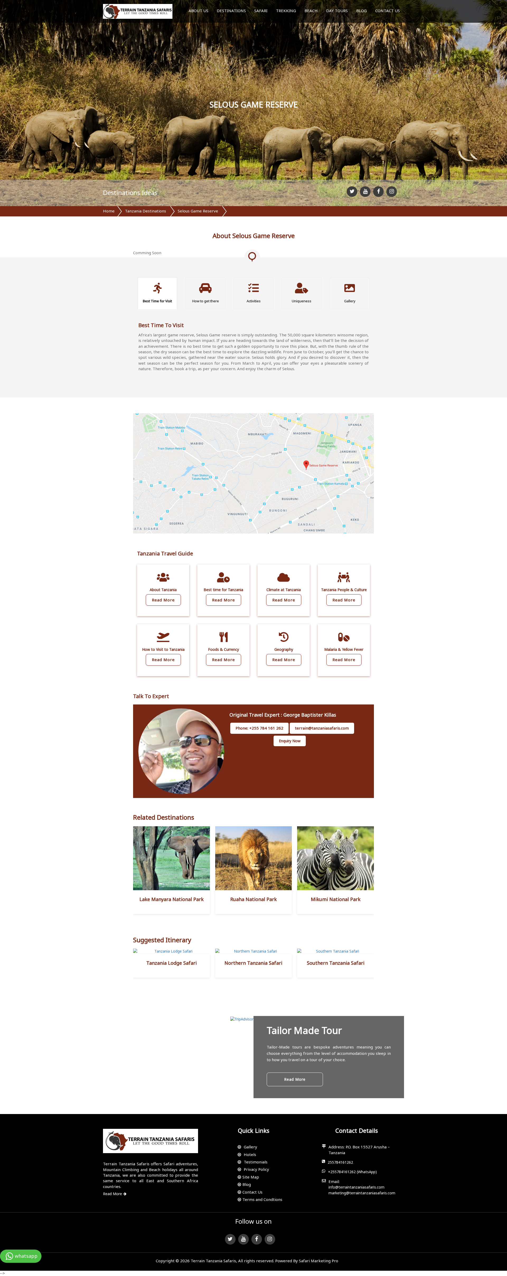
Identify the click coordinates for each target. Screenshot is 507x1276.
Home (109, 211)
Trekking (286, 10)
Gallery (250, 1146)
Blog (361, 10)
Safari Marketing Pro (318, 1260)
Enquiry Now (290, 740)
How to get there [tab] (205, 301)
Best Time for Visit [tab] (157, 301)
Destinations (231, 10)
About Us (198, 10)
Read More (163, 599)
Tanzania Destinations (145, 211)
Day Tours (337, 10)
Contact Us (387, 10)
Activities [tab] (254, 301)
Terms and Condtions (262, 1199)
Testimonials (255, 1161)
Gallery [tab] (349, 301)
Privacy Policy (256, 1169)
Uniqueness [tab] (301, 301)
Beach (311, 10)
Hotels (250, 1154)
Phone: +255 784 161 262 (259, 728)
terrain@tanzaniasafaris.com (322, 728)
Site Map (250, 1177)
